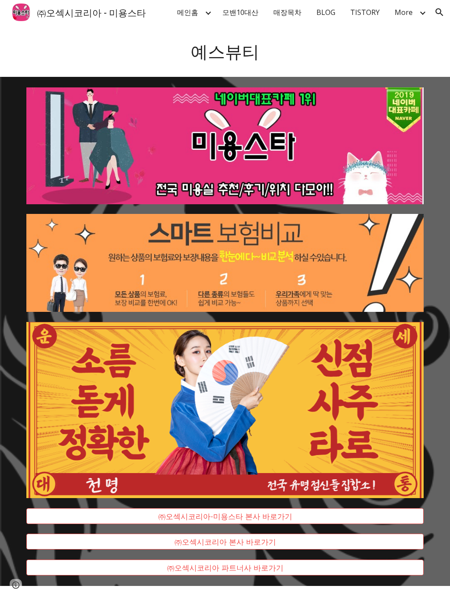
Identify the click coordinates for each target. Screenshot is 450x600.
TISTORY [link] (365, 12)
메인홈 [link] (187, 12)
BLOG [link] (325, 12)
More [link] (404, 12)
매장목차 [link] (287, 12)
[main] (225, 50)
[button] (439, 12)
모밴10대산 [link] (240, 12)
